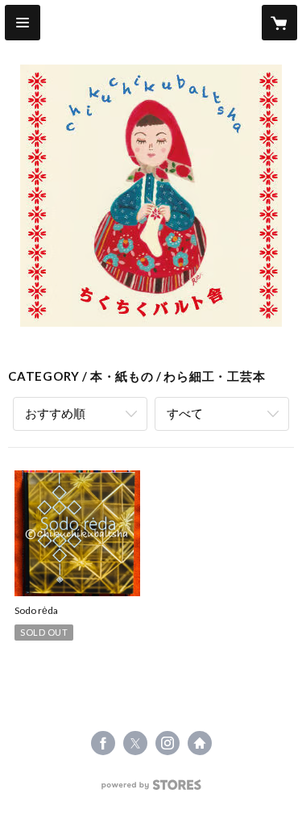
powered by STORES (151, 789)
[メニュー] (22, 22)
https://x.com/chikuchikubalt (135, 743)
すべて (185, 413)
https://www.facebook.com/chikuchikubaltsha (103, 743)
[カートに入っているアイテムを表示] (279, 22)
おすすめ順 (55, 413)
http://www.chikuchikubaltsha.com (200, 743)
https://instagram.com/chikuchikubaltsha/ (167, 743)
